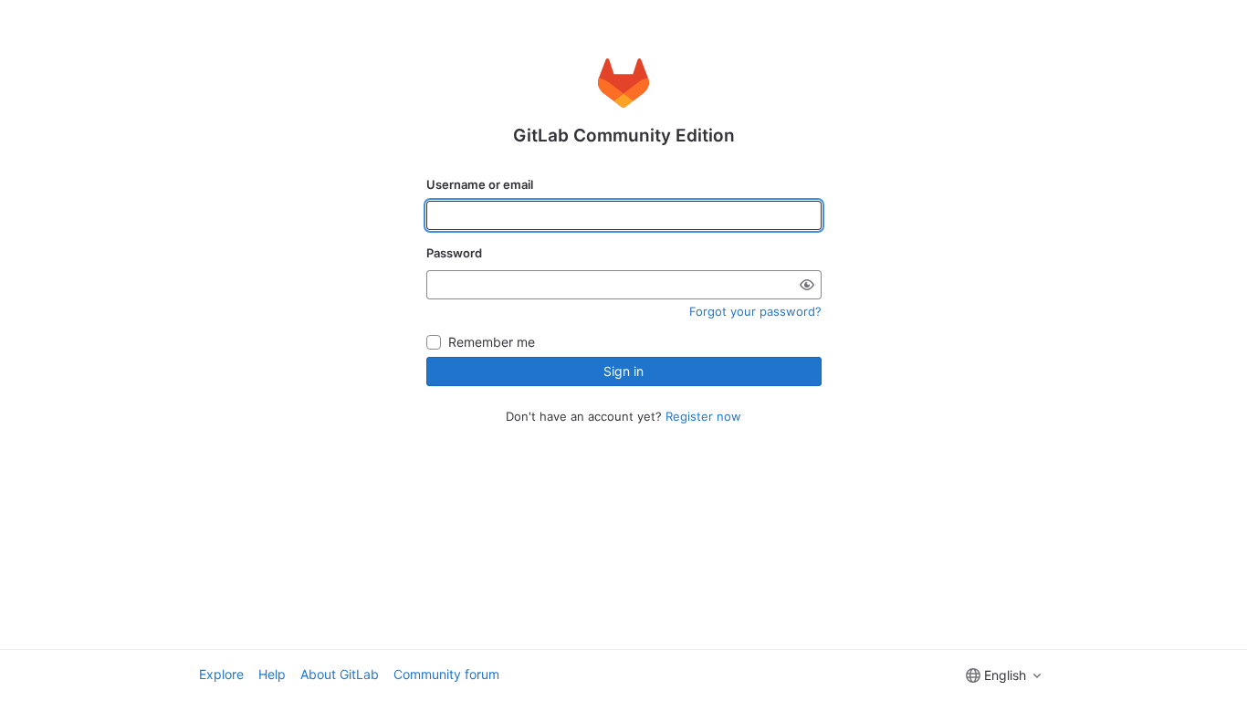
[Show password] (807, 284)
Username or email (479, 184)
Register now (703, 416)
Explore (221, 674)
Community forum (446, 674)
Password (454, 253)
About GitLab (339, 674)
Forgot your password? (755, 311)
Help (272, 674)
